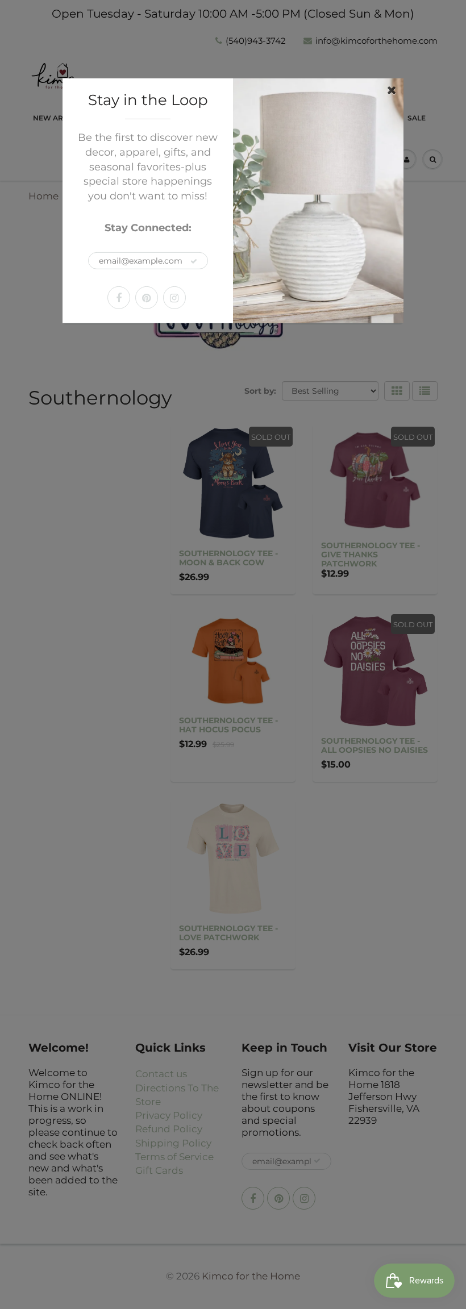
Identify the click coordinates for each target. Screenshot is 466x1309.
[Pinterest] (146, 297)
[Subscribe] (194, 261)
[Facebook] (118, 297)
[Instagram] (174, 297)
